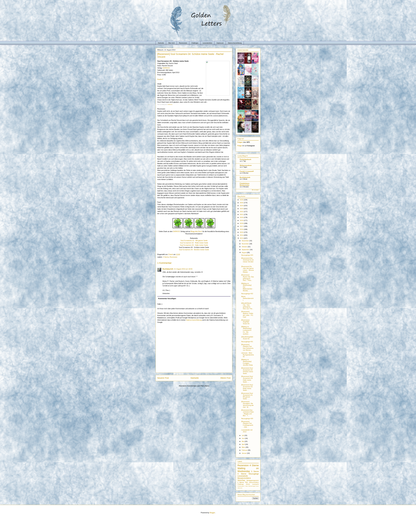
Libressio (239, 488)
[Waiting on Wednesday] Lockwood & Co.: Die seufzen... (246, 330)
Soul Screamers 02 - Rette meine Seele (194, 243)
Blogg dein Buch (196, 231)
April (243, 444)
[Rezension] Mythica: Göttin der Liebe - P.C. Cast (247, 314)
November (245, 244)
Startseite (161, 43)
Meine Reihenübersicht (247, 298)
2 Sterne (240, 482)
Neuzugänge (254, 474)
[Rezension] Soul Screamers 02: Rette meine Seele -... (247, 387)
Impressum (220, 43)
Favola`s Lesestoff (247, 171)
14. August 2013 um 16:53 (183, 269)
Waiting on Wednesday (248, 470)
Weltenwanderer (246, 165)
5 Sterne (255, 471)
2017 (242, 226)
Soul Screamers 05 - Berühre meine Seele (194, 250)
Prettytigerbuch (245, 159)
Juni (243, 438)
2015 (242, 232)
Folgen (240, 142)
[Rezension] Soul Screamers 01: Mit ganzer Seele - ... (247, 396)
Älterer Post (225, 378)
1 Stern (246, 486)
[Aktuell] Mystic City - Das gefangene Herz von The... (247, 305)
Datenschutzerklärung (235, 43)
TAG (246, 482)
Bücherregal (252, 486)
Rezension (173, 257)
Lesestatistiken (207, 43)
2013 (242, 238)
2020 (242, 217)
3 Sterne (241, 474)
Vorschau (241, 480)
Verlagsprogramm (252, 480)
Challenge (240, 484)
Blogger (212, 513)
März (244, 447)
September (246, 249)
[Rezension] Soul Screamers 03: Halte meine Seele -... (247, 379)
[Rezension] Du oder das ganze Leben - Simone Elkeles (247, 269)
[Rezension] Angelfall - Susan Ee (245, 322)
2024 (242, 205)
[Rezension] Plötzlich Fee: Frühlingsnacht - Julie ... (247, 424)
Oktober (245, 247)
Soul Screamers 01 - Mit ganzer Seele (193, 240)
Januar (244, 453)
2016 (242, 229)
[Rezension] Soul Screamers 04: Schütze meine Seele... (247, 370)
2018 (242, 223)
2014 (242, 235)
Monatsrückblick (244, 478)
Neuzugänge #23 (247, 255)
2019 (242, 220)
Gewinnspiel (240, 486)
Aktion (248, 484)
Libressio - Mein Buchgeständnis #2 (247, 354)
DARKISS (166, 68)
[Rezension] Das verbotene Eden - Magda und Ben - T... (247, 412)
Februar (245, 450)
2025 (242, 203)
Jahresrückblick (254, 482)
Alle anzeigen (255, 190)
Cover (257, 486)
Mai (243, 441)
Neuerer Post (163, 378)
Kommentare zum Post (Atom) (198, 386)
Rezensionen (183, 43)
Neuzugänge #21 (247, 341)
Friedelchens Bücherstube (244, 184)
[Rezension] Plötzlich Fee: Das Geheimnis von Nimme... (247, 347)
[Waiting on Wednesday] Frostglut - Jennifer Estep (247, 362)
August (244, 252)
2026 (242, 200)
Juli (243, 435)
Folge (239, 146)
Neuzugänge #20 (247, 418)
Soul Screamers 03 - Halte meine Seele (194, 245)
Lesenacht (255, 484)
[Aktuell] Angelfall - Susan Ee (247, 338)
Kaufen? (160, 79)
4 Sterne (166, 257)
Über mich (171, 43)
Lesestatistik (242, 476)
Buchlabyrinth (167, 269)
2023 (242, 208)
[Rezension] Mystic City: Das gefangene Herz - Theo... (247, 277)
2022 (242, 211)
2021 (242, 214)
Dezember (245, 241)
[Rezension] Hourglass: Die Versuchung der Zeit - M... (247, 404)
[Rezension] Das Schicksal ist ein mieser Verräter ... (247, 260)
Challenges (194, 43)
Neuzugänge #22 (247, 293)
